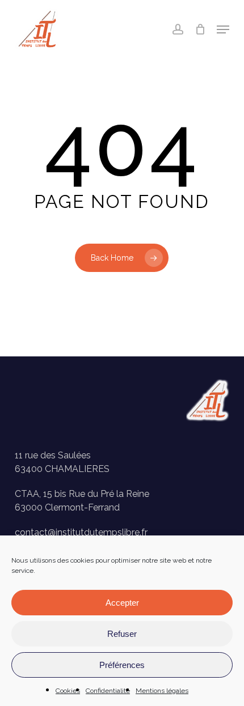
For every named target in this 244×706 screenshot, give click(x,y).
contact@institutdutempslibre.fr (81, 532)
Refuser (122, 634)
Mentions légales (162, 691)
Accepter (122, 602)
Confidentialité (108, 691)
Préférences (122, 665)
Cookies (68, 691)
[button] (223, 29)
